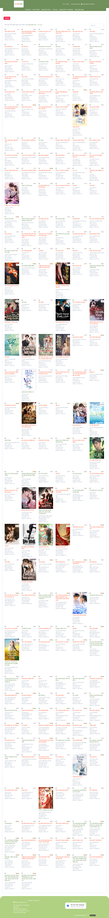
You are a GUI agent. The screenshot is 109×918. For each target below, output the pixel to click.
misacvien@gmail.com (21, 902)
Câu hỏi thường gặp (20, 912)
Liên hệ (16, 907)
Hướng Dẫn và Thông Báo (21, 905)
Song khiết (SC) (32, 25)
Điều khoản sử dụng (20, 909)
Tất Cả (7, 18)
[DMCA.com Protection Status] (91, 915)
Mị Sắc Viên (82, 915)
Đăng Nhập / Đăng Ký (88, 4)
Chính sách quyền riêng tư (21, 910)
